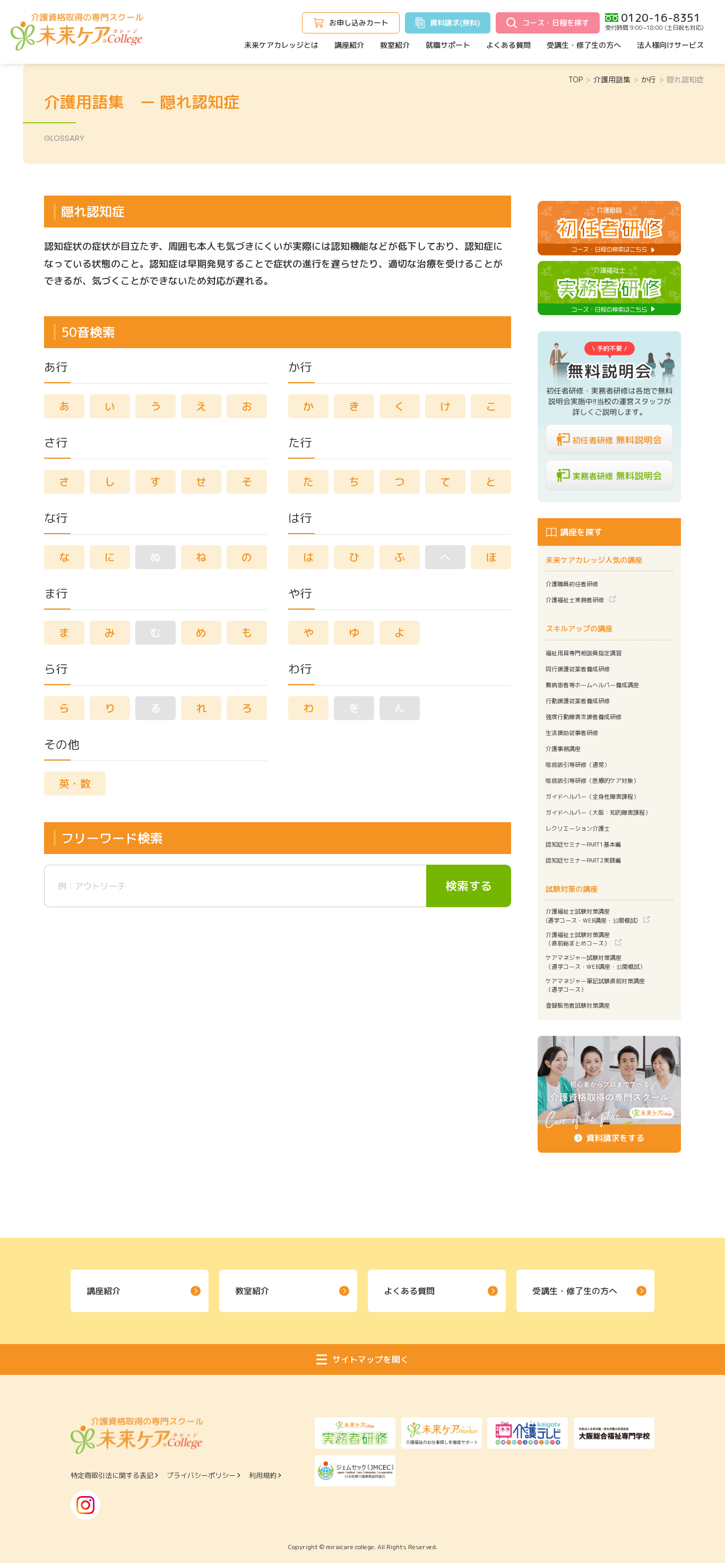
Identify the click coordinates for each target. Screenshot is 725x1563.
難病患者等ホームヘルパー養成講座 (592, 685)
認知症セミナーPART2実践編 (583, 860)
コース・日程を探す (555, 23)
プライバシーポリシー (201, 1475)
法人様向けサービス (670, 45)
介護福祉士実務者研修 (575, 600)
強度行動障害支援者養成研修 (584, 717)
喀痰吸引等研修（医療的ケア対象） (592, 780)
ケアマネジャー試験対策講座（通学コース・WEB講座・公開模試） (595, 962)
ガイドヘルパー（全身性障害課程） (592, 796)
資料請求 (455, 23)
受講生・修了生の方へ (584, 45)
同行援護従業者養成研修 (578, 669)
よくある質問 (508, 45)
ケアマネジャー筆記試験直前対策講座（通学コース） (595, 985)
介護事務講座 (563, 749)
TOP (575, 79)
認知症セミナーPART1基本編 (583, 844)
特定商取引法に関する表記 (112, 1475)
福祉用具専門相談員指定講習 (584, 653)
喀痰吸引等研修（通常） (578, 765)
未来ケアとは (281, 45)
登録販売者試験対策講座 (578, 1005)
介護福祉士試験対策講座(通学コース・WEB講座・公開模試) (592, 916)
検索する (468, 885)
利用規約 (263, 1475)
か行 (648, 79)
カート (359, 23)
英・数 (75, 783)
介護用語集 (612, 79)
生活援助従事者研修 (572, 733)
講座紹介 (349, 45)
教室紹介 (395, 45)
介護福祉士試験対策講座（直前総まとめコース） (578, 939)
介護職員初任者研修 (572, 584)
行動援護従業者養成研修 (578, 701)
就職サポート (448, 45)
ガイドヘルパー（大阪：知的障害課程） (598, 812)
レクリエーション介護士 (578, 828)
